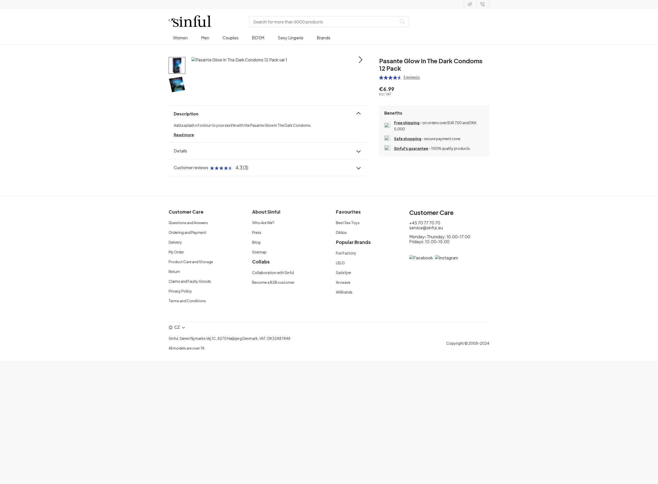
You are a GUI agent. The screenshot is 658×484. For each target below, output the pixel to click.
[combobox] (324, 21)
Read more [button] (184, 134)
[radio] (381, 78)
